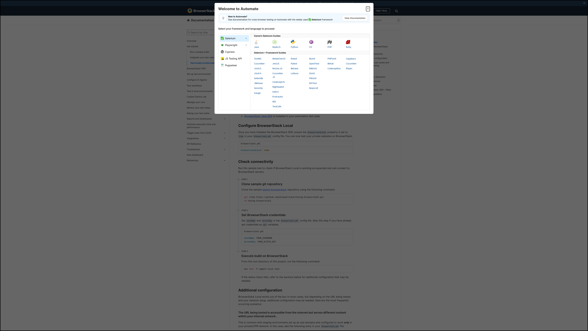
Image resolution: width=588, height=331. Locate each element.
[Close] (368, 9)
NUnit (312, 58)
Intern (275, 91)
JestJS (275, 63)
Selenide (258, 78)
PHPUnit (332, 58)
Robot (294, 58)
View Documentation (355, 18)
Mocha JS (277, 68)
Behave (294, 68)
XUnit (312, 73)
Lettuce (294, 73)
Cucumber (259, 63)
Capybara (351, 58)
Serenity (258, 87)
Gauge (257, 92)
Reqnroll (313, 87)
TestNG (257, 58)
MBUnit (313, 68)
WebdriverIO (278, 58)
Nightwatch (278, 86)
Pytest (294, 63)
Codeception (334, 68)
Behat (331, 63)
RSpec (349, 68)
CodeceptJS (278, 81)
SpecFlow (314, 63)
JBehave (258, 83)
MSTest (313, 83)
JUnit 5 (257, 68)
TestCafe (276, 106)
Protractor (277, 96)
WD (274, 101)
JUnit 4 (257, 73)
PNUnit (312, 78)
